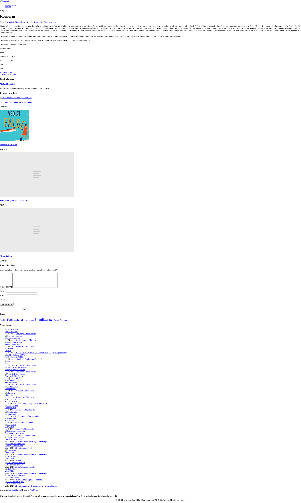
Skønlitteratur (44, 319)
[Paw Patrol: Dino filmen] (15, 374)
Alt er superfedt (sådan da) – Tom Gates (16, 102)
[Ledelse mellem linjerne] (14, 482)
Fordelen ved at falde (8, 145)
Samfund (38, 359)
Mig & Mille (9, 471)
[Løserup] (9, 349)
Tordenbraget (10, 452)
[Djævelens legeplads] (13, 336)
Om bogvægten (10, 5)
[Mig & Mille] (10, 469)
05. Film (19, 378)
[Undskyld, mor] (11, 406)
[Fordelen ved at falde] (14, 140)
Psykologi (31, 480)
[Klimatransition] (11, 412)
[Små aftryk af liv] (12, 380)
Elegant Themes (15, 490)
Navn (3, 291)
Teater (56, 320)
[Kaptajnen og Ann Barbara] (16, 368)
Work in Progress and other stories (14, 200)
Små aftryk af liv (11, 382)
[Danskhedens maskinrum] (15, 475)
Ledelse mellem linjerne (13, 484)
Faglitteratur (15, 319)
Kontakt (8, 7)
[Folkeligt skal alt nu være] (15, 444)
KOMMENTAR (6, 287)
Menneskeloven (6, 256)
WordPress (34, 490)
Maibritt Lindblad (15, 22)
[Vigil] (7, 361)
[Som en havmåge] (12, 330)
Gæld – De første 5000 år (14, 357)
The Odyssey (10, 458)
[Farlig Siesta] (10, 425)
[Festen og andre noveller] (15, 463)
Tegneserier (64, 320)
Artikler (3, 320)
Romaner (37, 22)
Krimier (18, 346)
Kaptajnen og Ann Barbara (15, 370)
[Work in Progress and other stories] (37, 196)
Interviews (31, 320)
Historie (32, 353)
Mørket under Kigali (12, 344)
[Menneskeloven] (37, 252)
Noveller (32, 340)
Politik (30, 448)
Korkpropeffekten (11, 401)
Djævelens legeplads (12, 338)
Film (26, 320)
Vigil (6, 363)
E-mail (3, 295)
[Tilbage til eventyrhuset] (14, 437)
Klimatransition (10, 414)
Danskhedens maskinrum (14, 477)
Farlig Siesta (9, 427)
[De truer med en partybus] (15, 431)
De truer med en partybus (14, 433)
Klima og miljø (33, 416)
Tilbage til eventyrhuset (13, 439)
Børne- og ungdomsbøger (38, 442)
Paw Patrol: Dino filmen (14, 376)
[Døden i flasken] (11, 387)
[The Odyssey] (11, 456)
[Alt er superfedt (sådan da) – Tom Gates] (16, 98)
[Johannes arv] (10, 393)
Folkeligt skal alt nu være (14, 446)
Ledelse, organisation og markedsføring (42, 486)
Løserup (8, 351)
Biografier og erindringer (58, 353)
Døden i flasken (10, 389)
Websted (3, 300)
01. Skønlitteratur (47, 22)
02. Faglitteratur (42, 353)
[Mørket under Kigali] (13, 342)
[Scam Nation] (10, 418)
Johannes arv (9, 395)
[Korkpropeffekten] (12, 399)
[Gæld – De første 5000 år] (15, 355)
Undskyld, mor (10, 408)
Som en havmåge (11, 332)
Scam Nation (9, 420)
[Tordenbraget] (10, 450)
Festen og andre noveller (14, 465)
